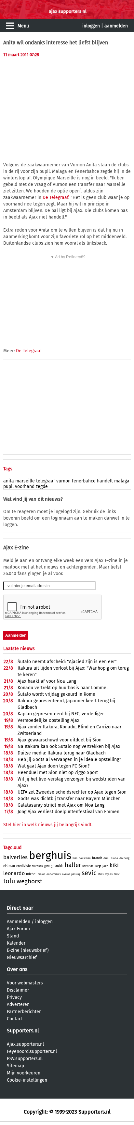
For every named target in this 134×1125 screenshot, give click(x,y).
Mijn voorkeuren (23, 1073)
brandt (97, 858)
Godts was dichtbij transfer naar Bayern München (69, 798)
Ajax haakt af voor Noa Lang (47, 681)
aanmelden (116, 26)
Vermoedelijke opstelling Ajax (48, 720)
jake (105, 866)
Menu (23, 26)
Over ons (17, 969)
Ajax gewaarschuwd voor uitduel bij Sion (59, 740)
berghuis (50, 855)
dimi (106, 858)
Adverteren (18, 1004)
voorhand (24, 486)
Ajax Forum (18, 929)
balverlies (15, 857)
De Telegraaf (55, 197)
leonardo (14, 873)
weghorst (29, 881)
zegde (42, 486)
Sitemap (15, 1066)
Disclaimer (18, 990)
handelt (105, 481)
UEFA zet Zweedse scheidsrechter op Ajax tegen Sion (72, 792)
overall (66, 874)
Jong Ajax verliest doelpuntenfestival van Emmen (68, 811)
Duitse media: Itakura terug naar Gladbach (62, 753)
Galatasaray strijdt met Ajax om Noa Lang (61, 805)
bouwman (85, 858)
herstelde (87, 866)
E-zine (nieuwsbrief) (28, 950)
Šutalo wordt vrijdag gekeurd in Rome (56, 694)
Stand (13, 936)
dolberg (124, 858)
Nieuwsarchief (22, 957)
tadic (117, 874)
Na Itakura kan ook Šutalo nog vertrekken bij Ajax (69, 746)
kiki (114, 865)
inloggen (91, 26)
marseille (25, 481)
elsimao (9, 866)
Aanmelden (18, 921)
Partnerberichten (24, 1011)
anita (8, 481)
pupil (8, 486)
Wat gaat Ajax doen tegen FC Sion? (53, 766)
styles (109, 874)
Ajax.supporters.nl (25, 1044)
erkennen (37, 866)
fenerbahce (84, 481)
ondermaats (54, 874)
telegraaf (45, 481)
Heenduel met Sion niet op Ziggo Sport (58, 772)
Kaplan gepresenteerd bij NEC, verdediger (61, 714)
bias (75, 858)
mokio (41, 874)
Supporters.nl (23, 1030)
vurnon (63, 481)
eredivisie (23, 866)
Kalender (16, 943)
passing (75, 874)
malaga (121, 481)
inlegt (98, 866)
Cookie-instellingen (27, 1080)
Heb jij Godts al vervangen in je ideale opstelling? (69, 759)
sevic (89, 873)
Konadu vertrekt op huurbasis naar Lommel (63, 688)
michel (31, 874)
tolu (9, 881)
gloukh (57, 865)
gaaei (47, 866)
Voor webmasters (25, 983)
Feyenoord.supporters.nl (32, 1051)
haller (73, 865)
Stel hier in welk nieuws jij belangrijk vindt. (47, 825)
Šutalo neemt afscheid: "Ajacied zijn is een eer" (67, 661)
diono (114, 858)
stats (101, 874)
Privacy (14, 997)
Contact (15, 1019)
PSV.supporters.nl (25, 1058)
